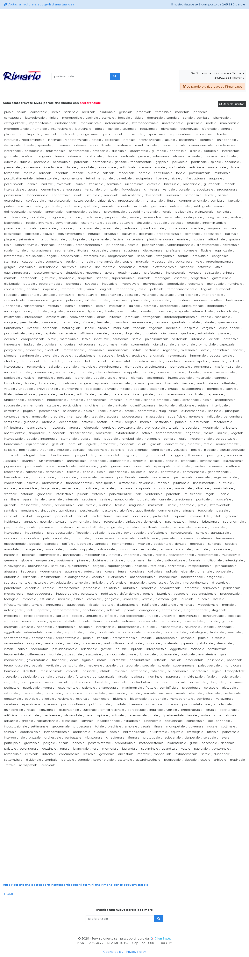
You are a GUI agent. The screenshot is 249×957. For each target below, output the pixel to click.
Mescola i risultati (233, 103)
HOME (9, 894)
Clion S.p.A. (163, 938)
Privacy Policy (136, 952)
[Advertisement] (124, 39)
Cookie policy (113, 952)
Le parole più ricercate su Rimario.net (214, 86)
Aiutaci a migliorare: (41, 4)
